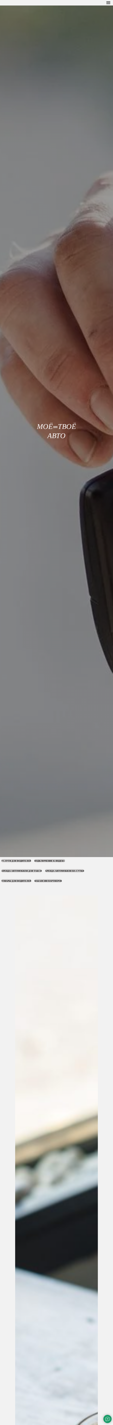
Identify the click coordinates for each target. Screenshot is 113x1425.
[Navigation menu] (108, 2)
